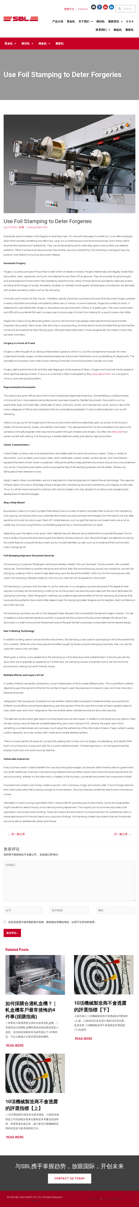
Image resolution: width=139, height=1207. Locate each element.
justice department (100, 373)
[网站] (115, 911)
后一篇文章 (122, 834)
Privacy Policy (93, 1198)
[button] (69, 1179)
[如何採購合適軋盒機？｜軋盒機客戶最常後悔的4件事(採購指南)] (35, 974)
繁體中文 (69, 9)
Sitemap (35, 1200)
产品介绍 (57, 21)
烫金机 (71, 21)
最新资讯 (113, 21)
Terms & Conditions (111, 1198)
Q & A (130, 21)
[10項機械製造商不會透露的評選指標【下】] (104, 974)
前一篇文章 (16, 834)
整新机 (129, 29)
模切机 (100, 21)
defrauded (117, 431)
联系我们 (101, 29)
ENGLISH (83, 9)
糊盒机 (118, 29)
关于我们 (84, 21)
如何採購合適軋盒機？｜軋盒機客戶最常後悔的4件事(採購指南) (31, 1010)
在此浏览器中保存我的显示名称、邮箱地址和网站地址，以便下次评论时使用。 (52, 922)
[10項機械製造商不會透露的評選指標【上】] (35, 1073)
